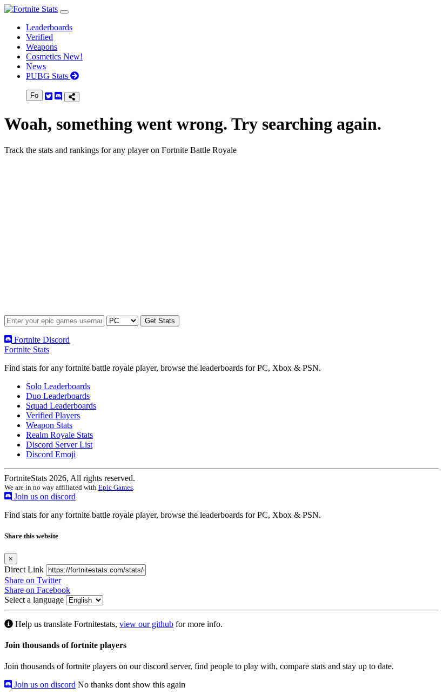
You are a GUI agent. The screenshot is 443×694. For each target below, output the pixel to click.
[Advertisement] (221, 239)
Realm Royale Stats (59, 434)
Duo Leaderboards (58, 396)
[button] (64, 12)
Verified (39, 37)
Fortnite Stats (26, 349)
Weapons (41, 46)
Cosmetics (54, 56)
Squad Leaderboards (61, 405)
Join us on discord (44, 496)
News (36, 66)
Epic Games (115, 487)
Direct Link (24, 569)
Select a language (34, 599)
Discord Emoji (51, 454)
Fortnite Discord (41, 339)
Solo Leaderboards (58, 386)
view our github (146, 624)
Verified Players (53, 415)
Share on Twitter (32, 580)
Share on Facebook (37, 590)
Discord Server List (59, 444)
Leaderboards (49, 27)
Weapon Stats (49, 425)
